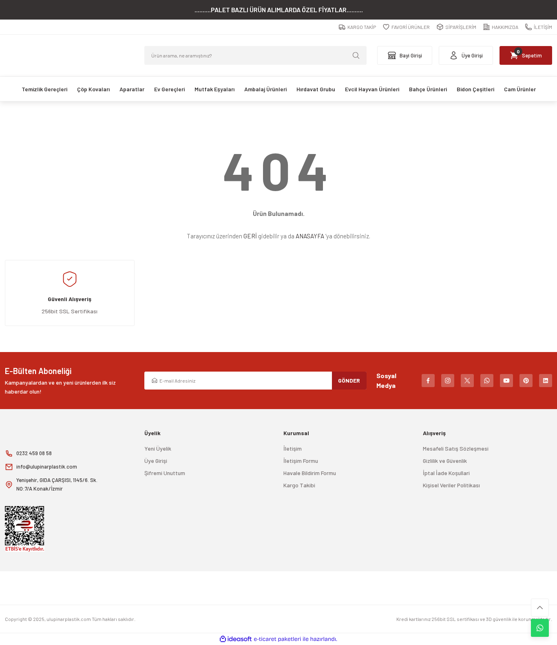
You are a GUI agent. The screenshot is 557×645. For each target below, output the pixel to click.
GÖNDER (349, 380)
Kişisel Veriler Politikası (451, 485)
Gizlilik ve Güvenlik (445, 460)
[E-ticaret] (277, 639)
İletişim (292, 448)
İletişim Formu (300, 460)
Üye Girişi (155, 460)
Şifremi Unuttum (164, 472)
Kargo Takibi (299, 485)
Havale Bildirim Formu (309, 472)
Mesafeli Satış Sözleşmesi (455, 448)
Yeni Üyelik (157, 448)
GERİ (250, 236)
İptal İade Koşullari (446, 472)
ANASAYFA (310, 236)
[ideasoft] (235, 639)
